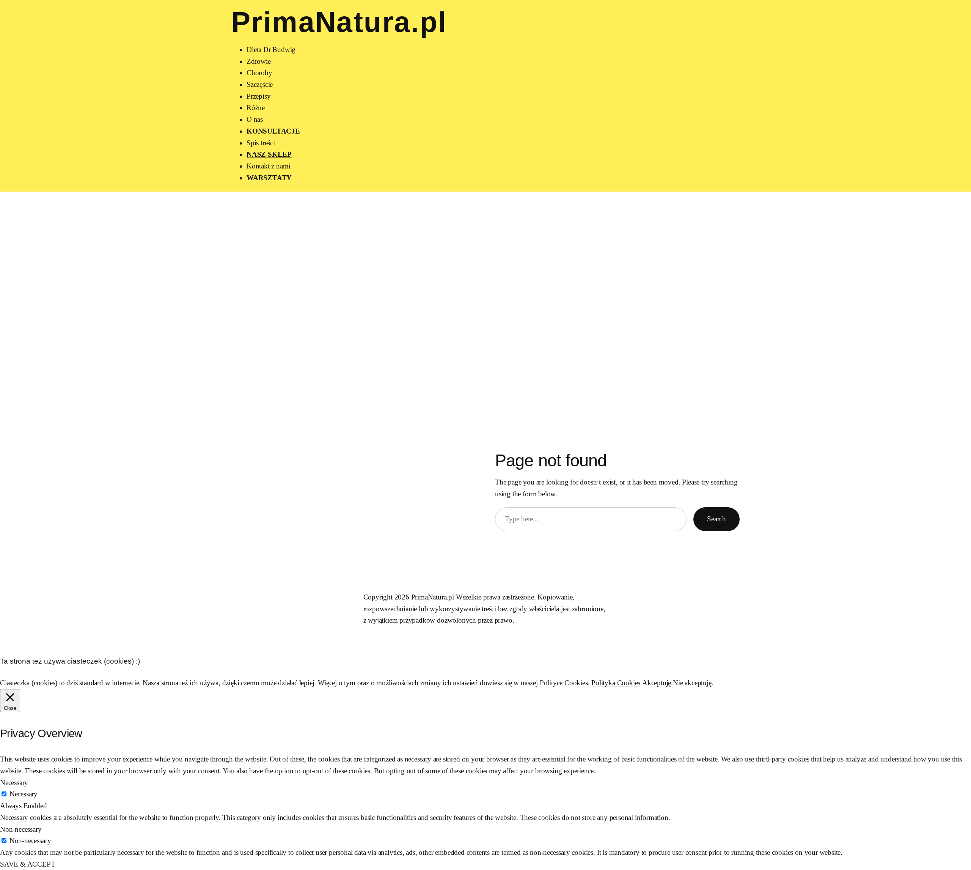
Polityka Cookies (615, 683)
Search (716, 519)
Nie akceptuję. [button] (693, 683)
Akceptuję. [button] (657, 683)
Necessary (23, 794)
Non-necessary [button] (21, 829)
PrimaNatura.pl (339, 22)
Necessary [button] (14, 783)
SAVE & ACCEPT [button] (27, 864)
